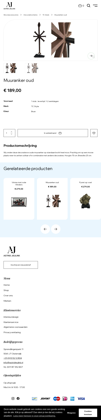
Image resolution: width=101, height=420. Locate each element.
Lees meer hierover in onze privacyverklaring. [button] (34, 416)
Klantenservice (11, 322)
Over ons (8, 295)
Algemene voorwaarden (15, 327)
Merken (7, 301)
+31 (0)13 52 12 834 (13, 358)
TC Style (46, 15)
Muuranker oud (60, 15)
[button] (9, 55)
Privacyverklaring (12, 332)
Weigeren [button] (71, 413)
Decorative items (30, 15)
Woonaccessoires (11, 15)
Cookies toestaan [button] (88, 412)
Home (7, 285)
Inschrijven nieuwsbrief (21, 265)
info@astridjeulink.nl (13, 362)
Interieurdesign (11, 317)
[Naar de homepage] (9, 5)
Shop (6, 290)
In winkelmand (50, 133)
